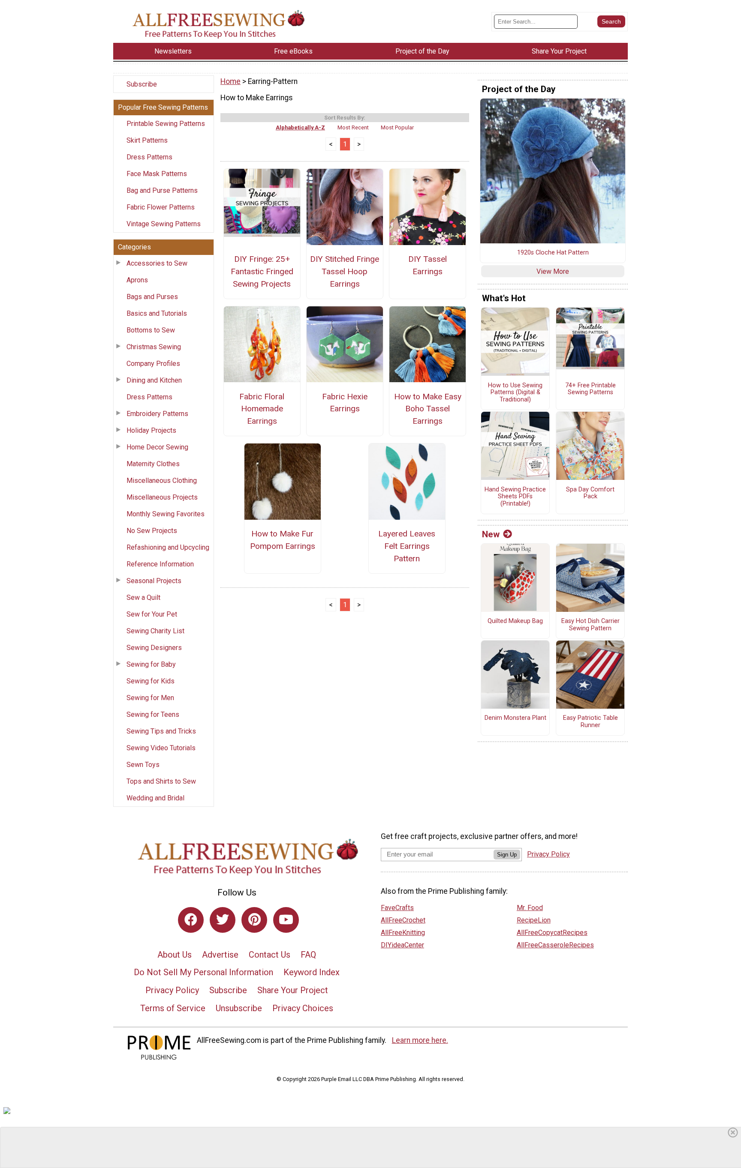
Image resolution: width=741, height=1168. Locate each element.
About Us (174, 954)
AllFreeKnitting (403, 932)
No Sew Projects (152, 531)
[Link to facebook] (191, 920)
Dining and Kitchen (154, 380)
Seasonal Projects (154, 581)
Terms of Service (172, 1008)
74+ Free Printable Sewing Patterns (590, 389)
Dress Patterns (149, 157)
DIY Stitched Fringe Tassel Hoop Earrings (344, 271)
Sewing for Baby (151, 664)
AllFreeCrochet (403, 920)
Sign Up (507, 854)
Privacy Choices (302, 1008)
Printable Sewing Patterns (166, 124)
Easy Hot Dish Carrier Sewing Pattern (590, 625)
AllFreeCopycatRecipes (552, 932)
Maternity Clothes (153, 464)
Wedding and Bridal (155, 798)
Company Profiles (153, 363)
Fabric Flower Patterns (161, 207)
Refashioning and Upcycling (168, 547)
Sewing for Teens (153, 714)
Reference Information (160, 564)
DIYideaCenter (402, 945)
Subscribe (142, 84)
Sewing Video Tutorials (161, 748)
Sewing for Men (150, 698)
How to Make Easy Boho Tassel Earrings (427, 409)
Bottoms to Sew (151, 330)
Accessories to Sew (157, 263)
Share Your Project (292, 990)
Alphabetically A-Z (300, 127)
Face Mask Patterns (157, 174)
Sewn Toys (143, 765)
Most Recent (353, 127)
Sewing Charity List (155, 631)
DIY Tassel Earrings (427, 265)
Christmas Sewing (154, 347)
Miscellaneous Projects (162, 497)
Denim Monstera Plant (515, 718)
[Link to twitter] (222, 920)
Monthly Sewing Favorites (166, 514)
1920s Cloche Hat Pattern (553, 252)
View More (552, 271)
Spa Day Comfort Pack (590, 493)
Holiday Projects (151, 430)
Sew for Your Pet (152, 614)
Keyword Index (311, 972)
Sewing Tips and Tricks (161, 731)
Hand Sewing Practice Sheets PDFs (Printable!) (515, 496)
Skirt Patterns (147, 140)
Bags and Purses (152, 297)
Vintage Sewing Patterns (164, 224)
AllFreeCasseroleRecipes (555, 945)
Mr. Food (530, 908)
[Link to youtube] (286, 920)
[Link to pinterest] (254, 920)
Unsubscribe (239, 1008)
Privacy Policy (172, 990)
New (491, 534)
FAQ (308, 954)
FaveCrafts (397, 908)
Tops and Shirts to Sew (161, 781)
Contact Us (269, 954)
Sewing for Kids (151, 681)
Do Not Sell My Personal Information (203, 972)
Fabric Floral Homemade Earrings (261, 409)
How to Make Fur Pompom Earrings (282, 540)
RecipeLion (534, 920)
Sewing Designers (154, 648)
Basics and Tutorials (157, 313)
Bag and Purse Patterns (162, 190)
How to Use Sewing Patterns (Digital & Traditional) (515, 392)
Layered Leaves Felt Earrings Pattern (406, 546)
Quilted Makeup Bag (515, 621)
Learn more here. (420, 1040)
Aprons (137, 280)
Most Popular (397, 127)
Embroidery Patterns (157, 414)
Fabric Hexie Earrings (344, 403)
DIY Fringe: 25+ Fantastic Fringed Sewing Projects (262, 271)
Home (230, 81)
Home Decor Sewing (157, 447)
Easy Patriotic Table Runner (590, 722)
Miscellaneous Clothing (162, 480)
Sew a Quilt (143, 597)
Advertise (220, 954)
